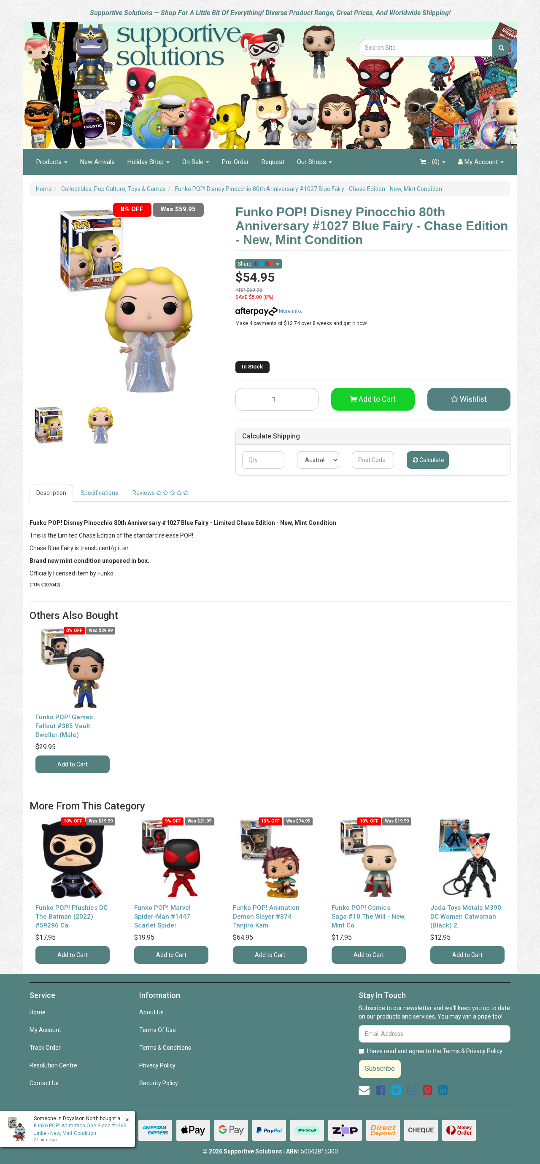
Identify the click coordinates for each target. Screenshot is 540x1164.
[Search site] (501, 47)
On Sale (193, 162)
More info (289, 311)
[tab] (52, 493)
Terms (451, 1051)
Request (273, 162)
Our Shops (312, 162)
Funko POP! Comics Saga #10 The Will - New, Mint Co (369, 916)
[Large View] (49, 425)
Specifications (99, 492)
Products (49, 162)
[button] (469, 399)
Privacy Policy (157, 1065)
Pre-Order (235, 162)
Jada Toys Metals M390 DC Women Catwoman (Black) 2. (465, 916)
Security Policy (158, 1083)
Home (38, 1012)
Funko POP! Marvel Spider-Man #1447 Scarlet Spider (162, 916)
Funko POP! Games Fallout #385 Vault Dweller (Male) (64, 726)
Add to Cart (376, 399)
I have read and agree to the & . (435, 1051)
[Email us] (364, 1090)
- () (433, 162)
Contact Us (44, 1083)
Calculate (431, 460)
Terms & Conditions (165, 1047)
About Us (151, 1012)
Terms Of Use (157, 1030)
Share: (246, 264)
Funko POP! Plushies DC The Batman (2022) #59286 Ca (71, 916)
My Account (45, 1030)
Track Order (45, 1047)
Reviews (144, 492)
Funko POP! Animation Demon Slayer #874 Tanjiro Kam (266, 916)
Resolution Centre (53, 1065)
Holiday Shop (146, 162)
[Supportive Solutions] (156, 81)
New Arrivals (97, 162)
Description (51, 492)
